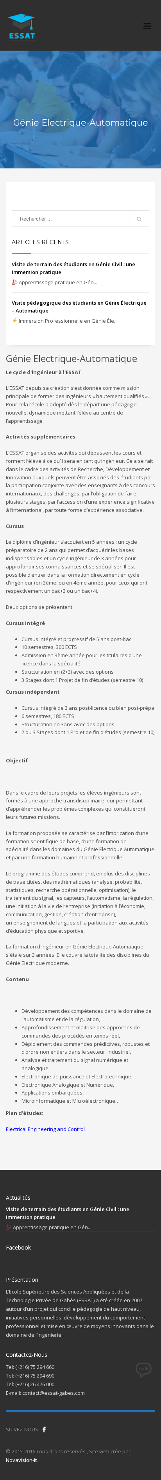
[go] (139, 219)
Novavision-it (21, 1460)
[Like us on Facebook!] (44, 1429)
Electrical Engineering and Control (45, 1129)
